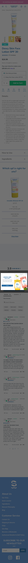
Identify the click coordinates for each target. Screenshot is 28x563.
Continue (7, 285)
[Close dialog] (26, 273)
